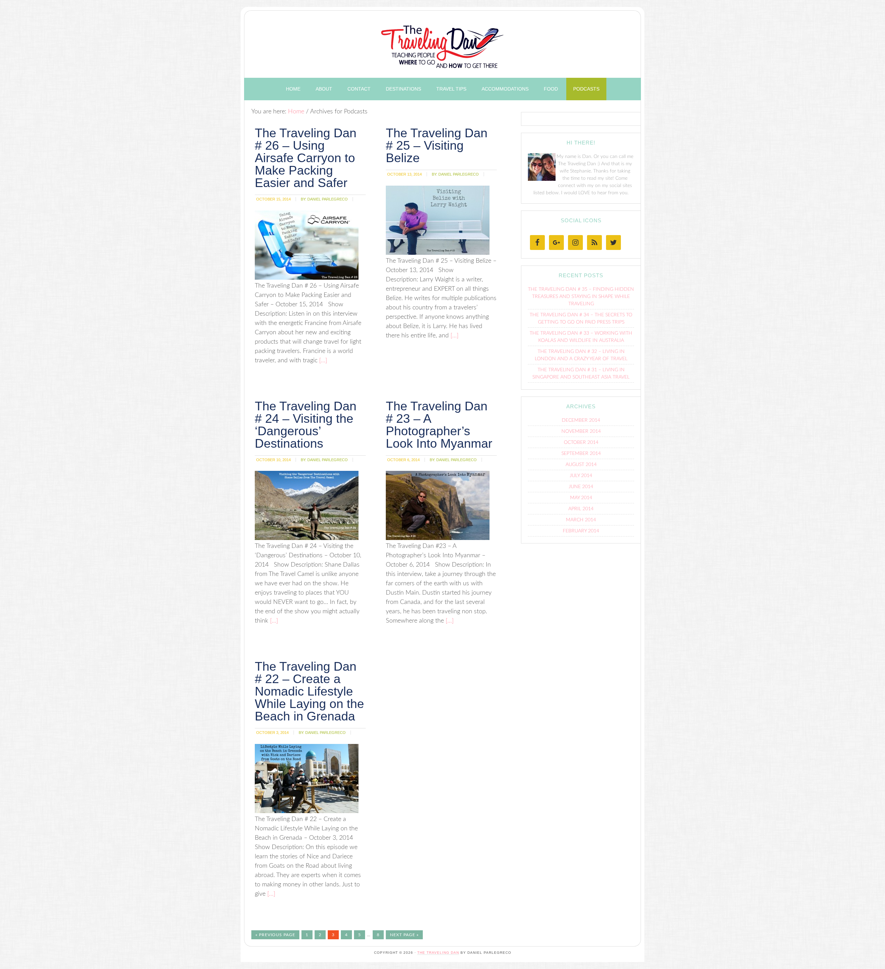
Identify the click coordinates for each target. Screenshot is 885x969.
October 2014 (581, 442)
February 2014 (581, 531)
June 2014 (581, 486)
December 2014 (581, 420)
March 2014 (581, 520)
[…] (322, 360)
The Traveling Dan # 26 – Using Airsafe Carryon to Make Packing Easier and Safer (305, 158)
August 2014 (581, 464)
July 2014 (581, 475)
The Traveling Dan (442, 42)
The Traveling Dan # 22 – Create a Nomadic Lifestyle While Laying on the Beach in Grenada (309, 691)
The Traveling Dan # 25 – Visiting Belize (436, 145)
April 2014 (581, 508)
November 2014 (581, 431)
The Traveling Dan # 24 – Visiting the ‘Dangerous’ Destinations (305, 424)
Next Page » (404, 935)
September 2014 (581, 453)
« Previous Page (275, 935)
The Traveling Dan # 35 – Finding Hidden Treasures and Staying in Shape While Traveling (581, 296)
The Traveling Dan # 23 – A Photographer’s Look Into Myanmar (439, 424)
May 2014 (581, 497)
